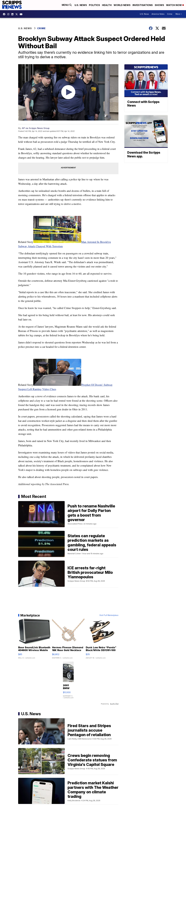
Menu (65, 5)
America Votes (158, 14)
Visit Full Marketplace (108, 615)
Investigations (143, 5)
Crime (169, 14)
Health (107, 5)
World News (122, 5)
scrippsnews (5, 14)
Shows (159, 5)
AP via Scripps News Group (36, 128)
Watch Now (174, 5)
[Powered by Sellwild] (114, 704)
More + (179, 14)
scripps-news (13, 14)
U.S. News (81, 5)
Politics (94, 5)
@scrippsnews (22, 14)
